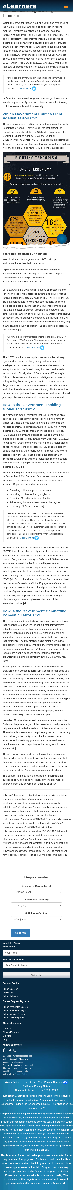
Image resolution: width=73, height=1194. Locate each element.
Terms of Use (28, 1082)
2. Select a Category (36, 899)
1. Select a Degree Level (36, 886)
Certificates (8, 992)
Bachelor (14, 1010)
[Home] (20, 6)
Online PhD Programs (13, 1017)
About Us (7, 1028)
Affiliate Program (11, 1032)
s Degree (22, 1010)
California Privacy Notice (36, 1086)
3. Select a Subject (36, 913)
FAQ (5, 1039)
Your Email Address (14, 959)
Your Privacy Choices (50, 1082)
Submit (36, 975)
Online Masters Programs (15, 1014)
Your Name (9, 947)
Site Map (7, 1036)
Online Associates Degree (15, 1007)
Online (6, 1010)
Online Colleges (10, 996)
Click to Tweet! (24, 88)
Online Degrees (10, 989)
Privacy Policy (21, 1074)
